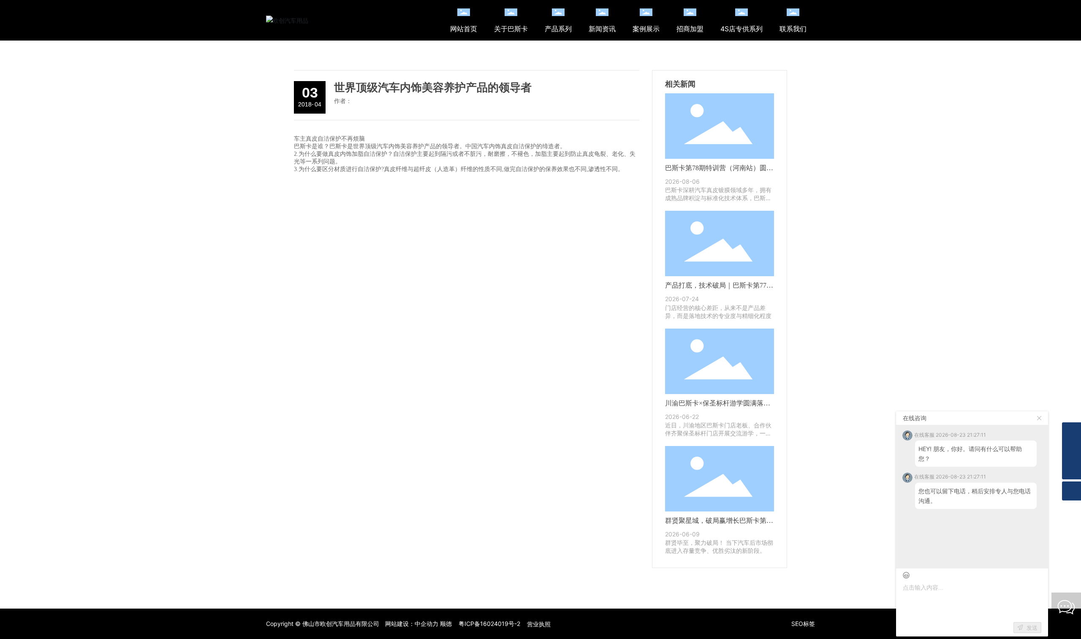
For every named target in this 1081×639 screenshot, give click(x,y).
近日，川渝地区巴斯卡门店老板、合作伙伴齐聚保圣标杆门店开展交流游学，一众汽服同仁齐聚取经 (718, 433)
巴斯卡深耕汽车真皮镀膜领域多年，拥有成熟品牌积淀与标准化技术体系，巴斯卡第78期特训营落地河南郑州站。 (718, 197)
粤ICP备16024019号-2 (489, 623)
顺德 (446, 623)
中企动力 (426, 623)
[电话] (1071, 450)
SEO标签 (803, 623)
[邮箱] (1071, 431)
